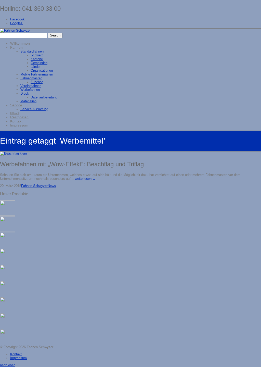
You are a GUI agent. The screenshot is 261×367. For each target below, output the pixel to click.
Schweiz (37, 55)
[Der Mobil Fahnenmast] (7, 343)
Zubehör (37, 82)
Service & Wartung (34, 109)
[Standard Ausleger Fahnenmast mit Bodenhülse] (7, 263)
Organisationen (42, 70)
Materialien (28, 101)
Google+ (16, 23)
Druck (24, 93)
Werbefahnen (30, 90)
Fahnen (16, 47)
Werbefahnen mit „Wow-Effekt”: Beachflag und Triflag (72, 164)
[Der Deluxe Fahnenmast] (7, 311)
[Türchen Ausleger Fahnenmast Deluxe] (7, 215)
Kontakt (16, 121)
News (14, 113)
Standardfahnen (32, 51)
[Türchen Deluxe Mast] (7, 231)
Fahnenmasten (31, 78)
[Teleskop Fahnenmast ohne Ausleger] (7, 279)
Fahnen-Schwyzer (34, 186)
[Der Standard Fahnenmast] (7, 295)
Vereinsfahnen (30, 86)
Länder (36, 67)
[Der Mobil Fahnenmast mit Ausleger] (7, 327)
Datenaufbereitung (44, 97)
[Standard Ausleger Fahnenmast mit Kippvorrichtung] (7, 247)
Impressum (19, 125)
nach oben (7, 365)
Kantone (37, 59)
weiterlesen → (85, 179)
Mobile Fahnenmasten (36, 74)
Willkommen (20, 43)
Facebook (17, 19)
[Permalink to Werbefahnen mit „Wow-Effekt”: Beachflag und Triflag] (13, 153)
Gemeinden (39, 63)
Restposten (19, 117)
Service (16, 105)
